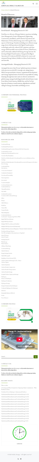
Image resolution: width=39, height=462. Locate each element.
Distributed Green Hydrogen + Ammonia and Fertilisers (13, 392)
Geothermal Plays (5, 166)
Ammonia (3, 290)
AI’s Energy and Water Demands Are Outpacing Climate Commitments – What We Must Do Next (18, 388)
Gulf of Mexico (4, 203)
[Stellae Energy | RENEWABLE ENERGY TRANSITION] (3, 2)
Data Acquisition (5, 177)
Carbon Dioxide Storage (6, 272)
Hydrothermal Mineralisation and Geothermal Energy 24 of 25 (15, 396)
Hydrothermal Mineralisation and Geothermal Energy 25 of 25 (15, 394)
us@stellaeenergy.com (16, 127)
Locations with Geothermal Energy (9, 195)
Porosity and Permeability (7, 175)
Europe (3, 200)
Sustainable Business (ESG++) (8, 293)
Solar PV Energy (5, 235)
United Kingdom (5, 212)
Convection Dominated (6, 170)
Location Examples (5, 182)
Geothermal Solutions (6, 215)
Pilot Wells (3, 191)
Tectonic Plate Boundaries (7, 155)
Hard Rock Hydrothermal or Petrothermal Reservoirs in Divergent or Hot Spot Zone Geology (19, 163)
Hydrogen (3, 276)
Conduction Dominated (6, 173)
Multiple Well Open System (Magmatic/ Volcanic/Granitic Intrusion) (16, 229)
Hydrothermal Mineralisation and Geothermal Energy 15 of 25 (15, 411)
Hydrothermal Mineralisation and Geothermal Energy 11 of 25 (15, 416)
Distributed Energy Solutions (8, 231)
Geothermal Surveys (5, 186)
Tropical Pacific (4, 210)
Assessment (4, 180)
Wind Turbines (4, 243)
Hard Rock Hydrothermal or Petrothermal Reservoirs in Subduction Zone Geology (18, 159)
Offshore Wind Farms (6, 246)
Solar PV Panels (4, 237)
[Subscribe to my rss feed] (18, 459)
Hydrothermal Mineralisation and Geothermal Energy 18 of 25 (15, 409)
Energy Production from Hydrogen (9, 286)
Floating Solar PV (5, 239)
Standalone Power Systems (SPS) (8, 258)
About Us (7, 10)
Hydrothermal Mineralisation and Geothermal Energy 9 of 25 (14, 421)
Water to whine (4, 385)
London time (19, 443)
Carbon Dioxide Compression (8, 267)
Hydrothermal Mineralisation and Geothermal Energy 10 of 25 (15, 418)
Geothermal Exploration (6, 185)
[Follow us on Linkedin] (20, 459)
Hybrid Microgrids (5, 255)
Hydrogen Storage (5, 283)
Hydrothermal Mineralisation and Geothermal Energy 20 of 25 (15, 406)
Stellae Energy (16, 454)
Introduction (4, 168)
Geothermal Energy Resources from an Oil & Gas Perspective (15, 149)
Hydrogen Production (6, 281)
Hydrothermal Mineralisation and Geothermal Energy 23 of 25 (15, 399)
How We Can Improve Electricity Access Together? (13, 233)
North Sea (3, 205)
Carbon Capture (5, 262)
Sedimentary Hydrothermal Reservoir (9, 153)
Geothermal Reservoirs (6, 151)
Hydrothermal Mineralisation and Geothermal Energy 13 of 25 (15, 413)
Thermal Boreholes (5, 189)
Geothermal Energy (5, 144)
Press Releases (4, 298)
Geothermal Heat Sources (7, 146)
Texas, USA (4, 208)
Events (2, 295)
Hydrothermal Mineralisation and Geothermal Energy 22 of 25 (15, 401)
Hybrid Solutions (5, 251)
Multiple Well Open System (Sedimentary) (10, 226)
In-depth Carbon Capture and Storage (9, 274)
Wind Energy (4, 242)
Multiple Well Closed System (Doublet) (10, 224)
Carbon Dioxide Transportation (8, 269)
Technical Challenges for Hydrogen (9, 288)
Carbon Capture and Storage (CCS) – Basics (11, 260)
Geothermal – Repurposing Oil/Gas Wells (10, 216)
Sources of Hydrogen (6, 278)
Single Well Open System (7, 221)
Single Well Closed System (7, 219)
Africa (2, 198)
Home (2, 10)
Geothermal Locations (6, 194)
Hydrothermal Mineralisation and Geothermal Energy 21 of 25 (15, 404)
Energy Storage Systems (6, 253)
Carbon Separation (5, 264)
